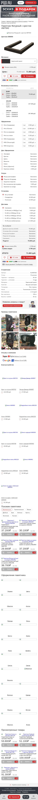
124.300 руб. (7, 392)
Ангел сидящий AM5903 (26, 443)
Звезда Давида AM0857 (26, 389)
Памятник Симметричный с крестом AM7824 (27, 754)
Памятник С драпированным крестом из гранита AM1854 (9, 526)
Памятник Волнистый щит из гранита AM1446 (9, 562)
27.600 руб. (25, 392)
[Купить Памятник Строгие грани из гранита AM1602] (28, 521)
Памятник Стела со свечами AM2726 (7, 737)
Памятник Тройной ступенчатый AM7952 (26, 737)
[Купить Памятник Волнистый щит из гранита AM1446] (10, 559)
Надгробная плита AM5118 (9, 470)
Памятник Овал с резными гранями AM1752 (7, 544)
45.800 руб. (7, 446)
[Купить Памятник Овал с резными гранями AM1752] (10, 540)
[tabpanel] (19, 12)
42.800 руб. (7, 473)
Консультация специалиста (12, 305)
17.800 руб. (7, 419)
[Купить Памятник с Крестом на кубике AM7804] (10, 768)
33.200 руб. (25, 419)
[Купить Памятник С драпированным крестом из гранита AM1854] (10, 522)
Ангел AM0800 (5, 416)
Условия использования (9, 790)
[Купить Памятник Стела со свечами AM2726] (10, 734)
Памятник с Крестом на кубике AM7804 (9, 771)
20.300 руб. (25, 473)
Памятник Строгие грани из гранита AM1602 (27, 524)
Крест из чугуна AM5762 (8, 389)
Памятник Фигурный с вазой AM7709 (8, 754)
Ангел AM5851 (23, 470)
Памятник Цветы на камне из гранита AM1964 (27, 543)
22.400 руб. (25, 446)
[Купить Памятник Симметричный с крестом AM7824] (28, 751)
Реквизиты (25, 792)
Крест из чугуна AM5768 (8, 443)
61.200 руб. (7, 502)
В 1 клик (15, 76)
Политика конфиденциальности (26, 790)
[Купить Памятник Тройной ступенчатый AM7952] (28, 734)
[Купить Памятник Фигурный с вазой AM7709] (10, 751)
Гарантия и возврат (15, 792)
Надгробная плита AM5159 (27, 416)
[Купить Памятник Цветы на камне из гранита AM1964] (28, 540)
